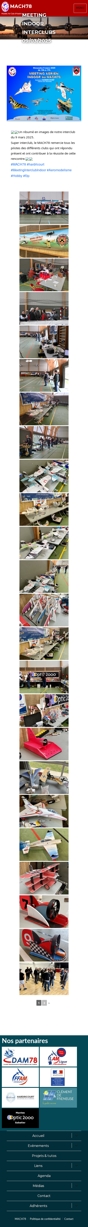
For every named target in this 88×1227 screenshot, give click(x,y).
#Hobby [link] (16, 175)
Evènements (38, 1146)
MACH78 (21, 6)
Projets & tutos (44, 1156)
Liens (38, 1166)
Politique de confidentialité (45, 1219)
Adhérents (38, 1206)
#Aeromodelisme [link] (59, 170)
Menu (80, 8)
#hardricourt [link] (35, 164)
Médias (38, 1186)
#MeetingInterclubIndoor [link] (28, 170)
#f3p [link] (26, 175)
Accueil (38, 1136)
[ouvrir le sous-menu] (76, 1136)
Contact (44, 1196)
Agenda (44, 1176)
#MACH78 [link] (18, 164)
